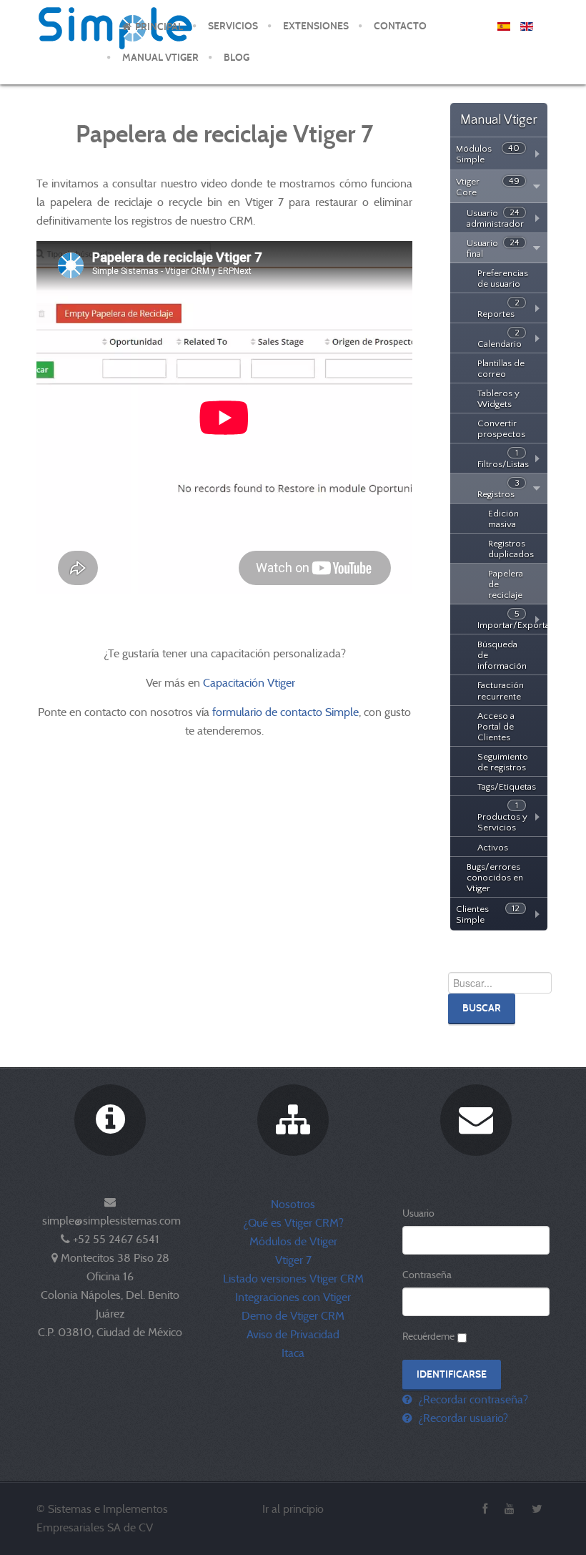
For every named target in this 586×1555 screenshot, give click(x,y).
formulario (237, 712)
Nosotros (293, 1204)
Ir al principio (293, 1509)
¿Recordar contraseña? (471, 1399)
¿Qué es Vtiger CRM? (293, 1223)
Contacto (400, 26)
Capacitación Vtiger (250, 683)
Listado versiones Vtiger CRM (293, 1278)
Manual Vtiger (160, 57)
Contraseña (427, 1274)
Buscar (481, 1008)
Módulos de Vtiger (293, 1241)
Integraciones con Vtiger (293, 1297)
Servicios (233, 26)
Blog (236, 57)
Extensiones (316, 26)
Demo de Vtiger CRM (293, 1316)
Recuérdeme (428, 1336)
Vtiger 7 (293, 1260)
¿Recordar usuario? (461, 1418)
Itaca (293, 1353)
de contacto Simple (312, 712)
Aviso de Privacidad (293, 1334)
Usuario (418, 1213)
